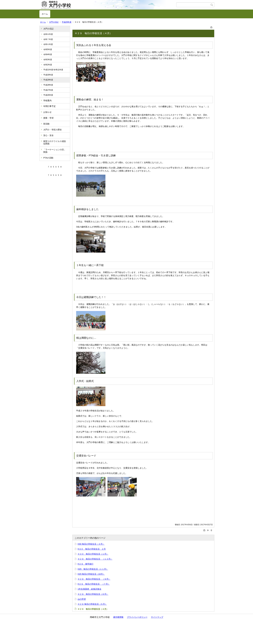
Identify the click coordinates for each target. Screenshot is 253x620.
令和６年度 (48, 44)
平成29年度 (66, 22)
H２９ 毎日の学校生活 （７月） (94, 584)
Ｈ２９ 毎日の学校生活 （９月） (94, 579)
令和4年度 (47, 54)
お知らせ (47, 112)
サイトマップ (157, 617)
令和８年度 (48, 34)
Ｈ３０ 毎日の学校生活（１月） (93, 554)
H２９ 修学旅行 (85, 564)
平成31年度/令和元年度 (53, 70)
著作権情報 (118, 617)
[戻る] (208, 530)
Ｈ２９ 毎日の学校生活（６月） (93, 594)
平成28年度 (48, 85)
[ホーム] (107, 4)
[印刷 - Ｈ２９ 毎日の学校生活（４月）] (211, 27)
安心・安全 (48, 135)
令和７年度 (48, 39)
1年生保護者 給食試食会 (89, 589)
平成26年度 (48, 95)
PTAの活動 (48, 158)
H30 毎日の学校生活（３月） (91, 544)
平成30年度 (48, 75)
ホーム (45, 14)
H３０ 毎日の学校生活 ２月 (92, 549)
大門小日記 (54, 22)
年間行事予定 (49, 106)
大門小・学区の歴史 (52, 129)
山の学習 (82, 599)
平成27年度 (48, 90)
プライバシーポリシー (137, 617)
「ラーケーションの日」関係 (54, 150)
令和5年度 (47, 49)
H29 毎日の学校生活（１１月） (93, 569)
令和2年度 (47, 65)
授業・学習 (48, 118)
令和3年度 (47, 59)
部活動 (46, 124)
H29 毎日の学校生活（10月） (91, 574)
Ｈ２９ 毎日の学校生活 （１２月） (95, 559)
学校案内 (47, 100)
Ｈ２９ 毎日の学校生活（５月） (92, 604)
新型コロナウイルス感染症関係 (54, 142)
